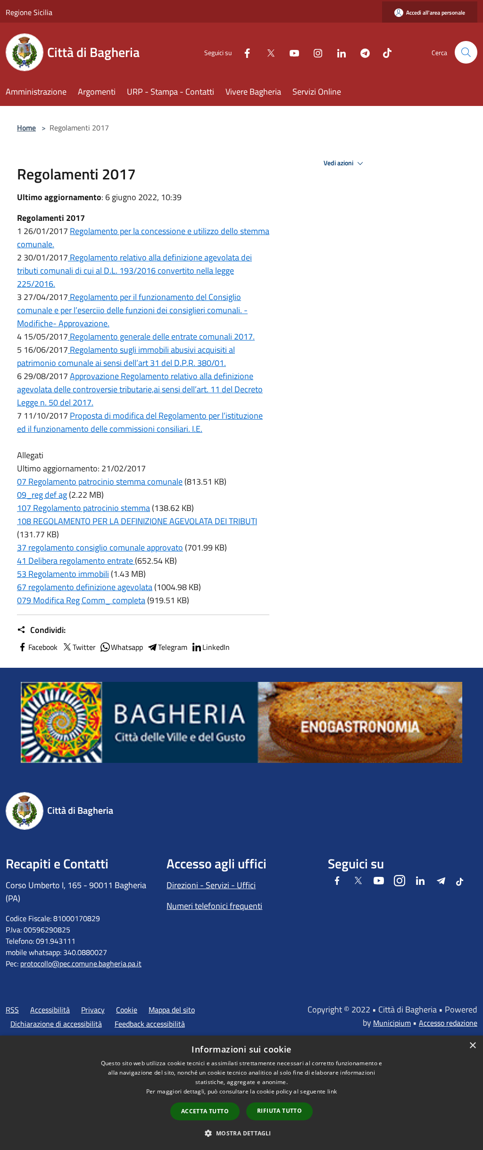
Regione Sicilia (29, 12)
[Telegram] (361, 52)
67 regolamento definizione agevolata (84, 587)
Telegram (172, 647)
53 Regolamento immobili (63, 573)
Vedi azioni (339, 163)
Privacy (93, 1009)
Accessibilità (50, 1009)
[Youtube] (290, 52)
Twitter (84, 647)
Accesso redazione (448, 1023)
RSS (12, 1009)
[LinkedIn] (337, 52)
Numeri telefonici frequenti (214, 905)
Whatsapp (127, 647)
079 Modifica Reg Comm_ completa (81, 600)
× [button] (472, 1045)
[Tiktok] (383, 52)
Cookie (126, 1009)
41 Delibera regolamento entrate (76, 560)
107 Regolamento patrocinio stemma (83, 508)
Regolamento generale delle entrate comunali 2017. (161, 336)
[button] (241, 1133)
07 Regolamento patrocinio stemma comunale (100, 481)
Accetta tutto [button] (205, 1111)
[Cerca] (466, 52)
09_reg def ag (42, 494)
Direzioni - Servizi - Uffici (211, 885)
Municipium (392, 1023)
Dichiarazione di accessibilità (56, 1023)
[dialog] (241, 1093)
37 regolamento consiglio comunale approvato (100, 547)
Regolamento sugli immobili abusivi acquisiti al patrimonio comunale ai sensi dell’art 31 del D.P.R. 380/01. (126, 356)
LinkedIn (216, 647)
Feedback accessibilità (150, 1023)
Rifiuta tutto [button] (279, 1111)
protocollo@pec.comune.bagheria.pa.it (81, 963)
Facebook (43, 647)
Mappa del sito (172, 1009)
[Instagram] (314, 52)
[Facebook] (243, 52)
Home (26, 127)
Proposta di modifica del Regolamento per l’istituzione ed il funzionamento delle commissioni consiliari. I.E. (140, 422)
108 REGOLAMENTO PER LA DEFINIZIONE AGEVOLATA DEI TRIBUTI (137, 521)
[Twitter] (267, 52)
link (332, 1091)
